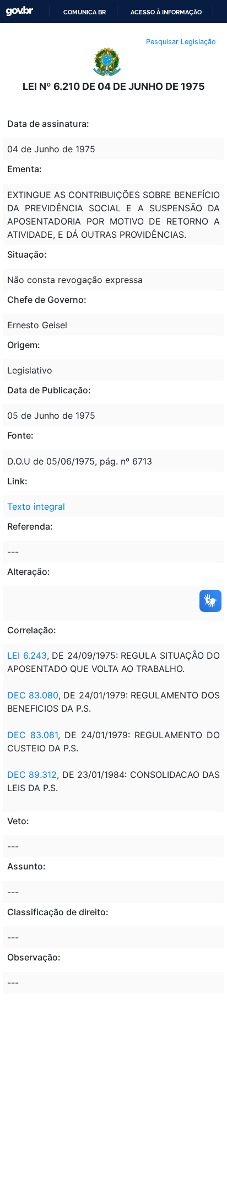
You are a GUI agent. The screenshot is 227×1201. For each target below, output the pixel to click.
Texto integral (36, 506)
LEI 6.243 (27, 655)
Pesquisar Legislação (181, 42)
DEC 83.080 (32, 695)
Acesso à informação (166, 12)
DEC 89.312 (32, 774)
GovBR (19, 11)
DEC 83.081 (32, 734)
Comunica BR (84, 12)
